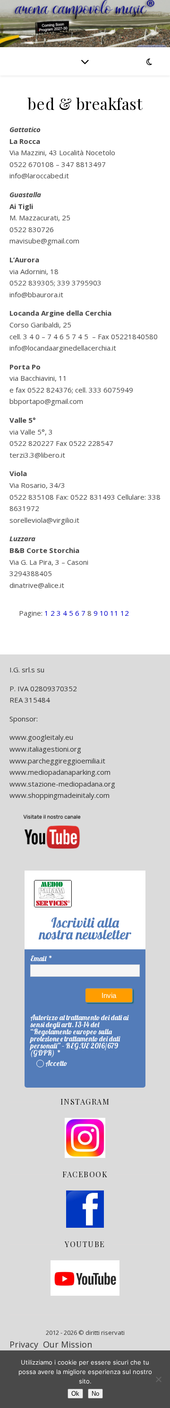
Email (38, 958)
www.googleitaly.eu (41, 737)
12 (124, 613)
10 (104, 613)
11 (114, 613)
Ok (75, 1393)
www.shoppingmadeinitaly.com (59, 795)
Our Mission (67, 1344)
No (95, 1393)
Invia (109, 995)
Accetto (56, 1063)
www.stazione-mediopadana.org (62, 783)
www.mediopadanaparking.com (59, 772)
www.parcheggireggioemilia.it (57, 760)
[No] (158, 1379)
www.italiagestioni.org (45, 749)
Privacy (23, 1344)
